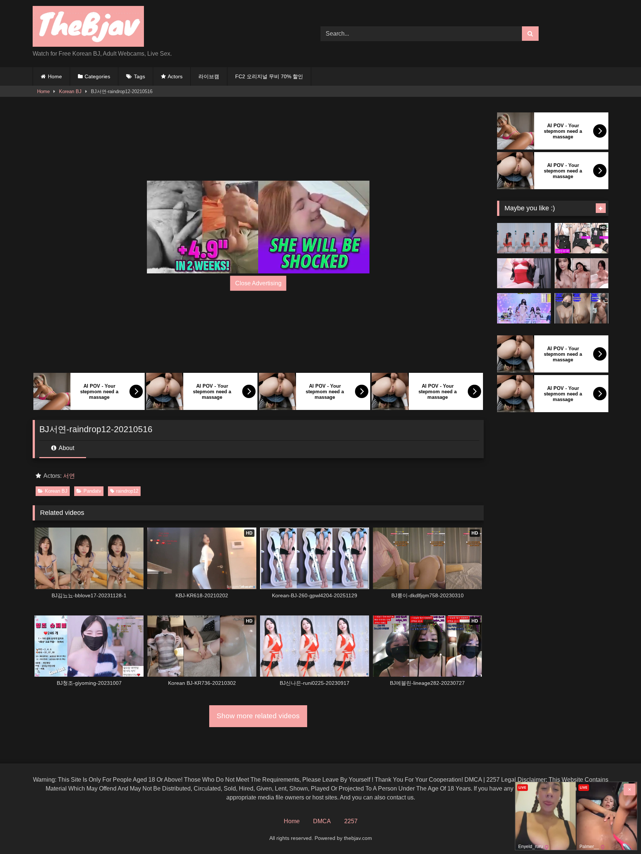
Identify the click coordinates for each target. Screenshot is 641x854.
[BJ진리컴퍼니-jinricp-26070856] (524, 308)
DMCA (322, 821)
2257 (351, 821)
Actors (175, 76)
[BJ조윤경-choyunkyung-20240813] (524, 273)
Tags (139, 76)
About (65, 448)
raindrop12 (127, 491)
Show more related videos (258, 716)
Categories (97, 76)
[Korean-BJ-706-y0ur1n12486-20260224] (581, 308)
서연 (69, 476)
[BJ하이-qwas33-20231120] (524, 238)
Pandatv (92, 491)
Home (55, 76)
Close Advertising (258, 283)
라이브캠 (208, 76)
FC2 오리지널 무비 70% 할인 (269, 76)
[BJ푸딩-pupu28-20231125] (581, 273)
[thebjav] (88, 27)
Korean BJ (70, 91)
